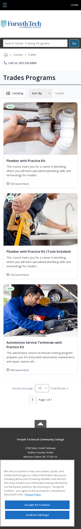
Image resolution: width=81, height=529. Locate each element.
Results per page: (23, 388)
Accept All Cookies (37, 505)
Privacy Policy (33, 494)
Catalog (17, 93)
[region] (37, 493)
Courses (18, 54)
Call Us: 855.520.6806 (20, 63)
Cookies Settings (37, 515)
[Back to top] (40, 442)
